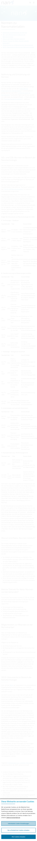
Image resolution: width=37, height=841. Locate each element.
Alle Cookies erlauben (18, 837)
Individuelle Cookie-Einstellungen (18, 823)
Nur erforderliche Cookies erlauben (18, 830)
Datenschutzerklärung (13, 817)
